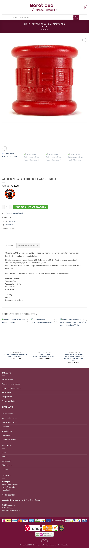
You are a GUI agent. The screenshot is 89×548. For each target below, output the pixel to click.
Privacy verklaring (8, 401)
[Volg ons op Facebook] (46, 540)
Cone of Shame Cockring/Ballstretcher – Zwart (44, 355)
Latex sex (5, 427)
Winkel (4, 457)
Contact (5, 469)
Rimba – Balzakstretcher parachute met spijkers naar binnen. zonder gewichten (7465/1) (74, 357)
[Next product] (42, 28)
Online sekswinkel (9, 439)
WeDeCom (65, 545)
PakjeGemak (7, 392)
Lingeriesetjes (7, 431)
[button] (3, 7)
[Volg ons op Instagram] (42, 540)
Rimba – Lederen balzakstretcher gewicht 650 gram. (15, 355)
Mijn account (6, 461)
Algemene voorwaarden (11, 384)
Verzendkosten (7, 380)
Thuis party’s (6, 435)
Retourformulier (7, 414)
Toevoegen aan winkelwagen (31, 207)
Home (27, 24)
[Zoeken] (76, 17)
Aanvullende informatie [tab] (28, 245)
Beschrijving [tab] (9, 245)
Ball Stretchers (56, 24)
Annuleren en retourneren (11, 388)
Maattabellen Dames (9, 422)
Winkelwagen (7, 465)
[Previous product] (46, 28)
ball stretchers (9, 225)
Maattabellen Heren (9, 418)
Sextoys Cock (39, 24)
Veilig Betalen (7, 397)
